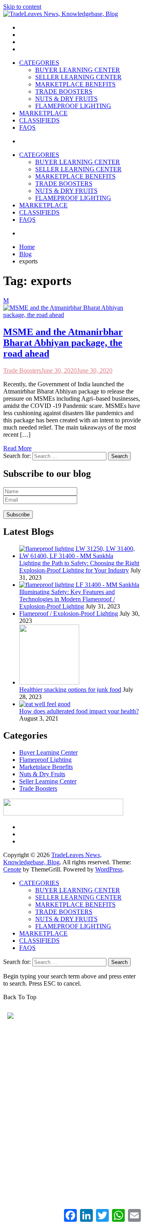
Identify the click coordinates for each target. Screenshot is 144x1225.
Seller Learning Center (47, 781)
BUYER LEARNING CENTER (77, 69)
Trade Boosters (22, 370)
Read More (17, 448)
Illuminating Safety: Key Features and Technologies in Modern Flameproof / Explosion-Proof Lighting (67, 599)
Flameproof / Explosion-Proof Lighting (68, 613)
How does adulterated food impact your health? (79, 711)
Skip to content (22, 6)
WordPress (108, 869)
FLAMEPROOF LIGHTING (73, 105)
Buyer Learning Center (48, 752)
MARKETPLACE (43, 113)
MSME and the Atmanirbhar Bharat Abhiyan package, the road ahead (63, 343)
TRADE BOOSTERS (63, 91)
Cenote (12, 869)
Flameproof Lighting (45, 759)
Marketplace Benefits (46, 766)
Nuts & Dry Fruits (42, 774)
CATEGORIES (39, 62)
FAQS (27, 127)
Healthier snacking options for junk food (70, 689)
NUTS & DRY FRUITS (66, 98)
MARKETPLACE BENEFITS (75, 84)
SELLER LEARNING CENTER (78, 77)
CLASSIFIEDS (39, 120)
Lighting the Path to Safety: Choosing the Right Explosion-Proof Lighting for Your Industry (79, 567)
